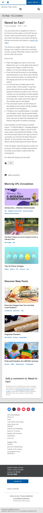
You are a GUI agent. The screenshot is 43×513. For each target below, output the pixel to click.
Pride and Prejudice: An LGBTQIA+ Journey (21, 361)
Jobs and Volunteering (14, 447)
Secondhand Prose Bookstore (13, 452)
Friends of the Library (14, 449)
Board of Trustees (13, 431)
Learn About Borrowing (15, 422)
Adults (7, 269)
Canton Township (13, 488)
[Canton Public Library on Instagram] (18, 409)
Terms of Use (14, 496)
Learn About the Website (12, 425)
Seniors (12, 269)
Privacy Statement (26, 496)
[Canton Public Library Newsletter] (33, 409)
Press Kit (10, 438)
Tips (11, 163)
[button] (7, 2)
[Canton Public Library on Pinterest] (28, 409)
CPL (6, 211)
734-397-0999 (12, 474)
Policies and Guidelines (15, 428)
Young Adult (23, 337)
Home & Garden (28, 211)
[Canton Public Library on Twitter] (14, 409)
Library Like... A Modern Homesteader (20, 208)
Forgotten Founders (12, 334)
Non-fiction (8, 337)
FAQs (9, 419)
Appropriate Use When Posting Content (20, 390)
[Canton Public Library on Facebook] (9, 409)
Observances (20, 364)
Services (22, 269)
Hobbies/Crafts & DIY (15, 211)
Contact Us (18, 481)
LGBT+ (13, 364)
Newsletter (11, 436)
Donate (9, 444)
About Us (10, 417)
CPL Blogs (6, 15)
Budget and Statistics (14, 433)
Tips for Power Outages (14, 266)
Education (16, 311)
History (15, 337)
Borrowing (8, 242)
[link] (3, 2)
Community (8, 311)
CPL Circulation (17, 15)
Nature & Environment (12, 213)
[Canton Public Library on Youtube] (23, 409)
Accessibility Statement (21, 498)
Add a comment (14, 175)
